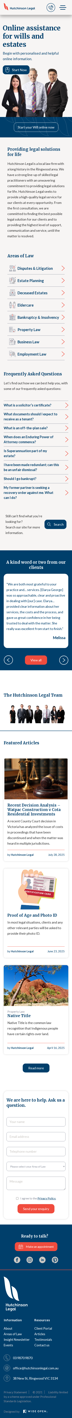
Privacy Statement (15, 1392)
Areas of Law (13, 1334)
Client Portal (43, 1328)
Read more (36, 1068)
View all (36, 660)
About (8, 1328)
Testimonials (43, 1340)
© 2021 (37, 1392)
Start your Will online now (36, 127)
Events (8, 1345)
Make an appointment (40, 1246)
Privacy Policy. (46, 1198)
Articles (39, 1334)
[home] (19, 6)
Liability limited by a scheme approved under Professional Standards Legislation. (36, 1396)
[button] (8, 660)
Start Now (19, 70)
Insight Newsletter (17, 1340)
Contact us (41, 1345)
